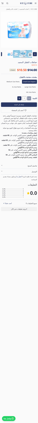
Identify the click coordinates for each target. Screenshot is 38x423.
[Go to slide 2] (17, 54)
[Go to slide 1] (10, 54)
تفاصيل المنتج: (32, 166)
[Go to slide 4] (30, 54)
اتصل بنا (19, 176)
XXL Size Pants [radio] (31, 92)
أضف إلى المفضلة (18, 110)
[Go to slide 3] (23, 54)
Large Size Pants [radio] (30, 87)
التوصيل (34, 171)
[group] (19, 87)
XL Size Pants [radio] (16, 87)
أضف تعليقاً (8, 203)
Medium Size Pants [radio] (13, 82)
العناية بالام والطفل (11, 9)
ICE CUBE (34, 9)
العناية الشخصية (24, 9)
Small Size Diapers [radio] (29, 82)
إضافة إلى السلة (19, 105)
